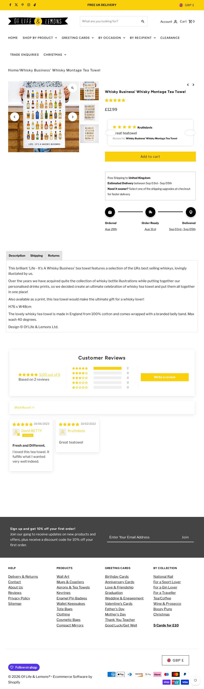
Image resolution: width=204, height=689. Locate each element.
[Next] (72, 116)
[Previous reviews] (111, 132)
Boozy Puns (162, 609)
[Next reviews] (190, 132)
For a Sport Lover (167, 582)
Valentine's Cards (118, 604)
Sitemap (14, 604)
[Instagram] (28, 5)
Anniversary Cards (119, 582)
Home (13, 70)
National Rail (163, 577)
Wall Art (63, 577)
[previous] (187, 84)
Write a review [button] (165, 377)
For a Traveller (164, 593)
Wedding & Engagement (124, 598)
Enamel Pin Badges (72, 598)
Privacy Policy (19, 598)
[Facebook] (10, 5)
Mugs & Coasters (70, 582)
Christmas (161, 614)
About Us (15, 587)
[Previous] (14, 116)
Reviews (15, 593)
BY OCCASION (109, 38)
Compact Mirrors (70, 625)
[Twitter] (16, 5)
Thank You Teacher (120, 620)
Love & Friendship (119, 587)
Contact (14, 582)
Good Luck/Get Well (121, 625)
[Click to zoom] (72, 87)
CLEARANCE (170, 38)
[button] (115, 100)
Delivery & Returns (23, 577)
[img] (23, 424)
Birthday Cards (117, 577)
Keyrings (64, 593)
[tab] (17, 255)
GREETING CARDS (76, 38)
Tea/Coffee (162, 598)
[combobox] (109, 21)
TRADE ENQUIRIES (24, 55)
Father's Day (115, 609)
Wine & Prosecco (167, 604)
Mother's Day (115, 614)
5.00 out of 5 (49, 375)
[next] (193, 84)
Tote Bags (65, 609)
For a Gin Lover (165, 587)
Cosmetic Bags (68, 620)
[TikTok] (34, 5)
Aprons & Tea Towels (73, 587)
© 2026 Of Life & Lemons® (29, 677)
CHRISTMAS (53, 55)
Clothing (63, 614)
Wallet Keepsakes (71, 604)
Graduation (114, 593)
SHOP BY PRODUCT (38, 38)
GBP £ (189, 5)
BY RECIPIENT (141, 38)
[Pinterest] (22, 5)
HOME (13, 38)
